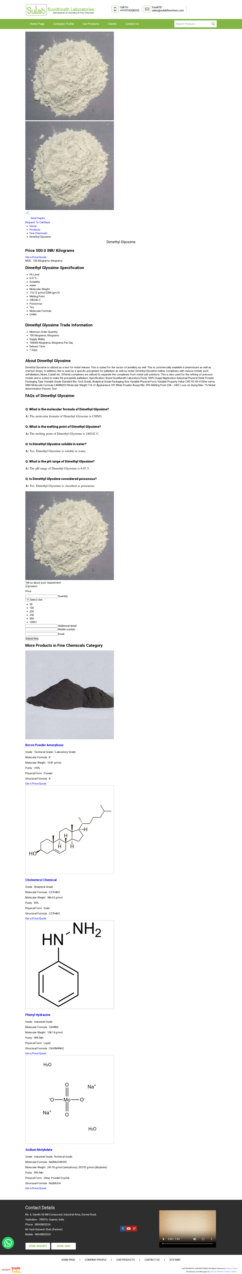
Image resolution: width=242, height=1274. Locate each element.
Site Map (175, 1259)
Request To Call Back (37, 222)
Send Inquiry (37, 218)
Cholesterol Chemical (41, 880)
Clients (112, 24)
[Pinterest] (134, 1230)
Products (35, 229)
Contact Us (132, 24)
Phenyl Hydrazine (37, 1015)
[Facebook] (123, 1230)
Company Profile (63, 24)
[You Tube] (128, 1230)
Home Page (37, 24)
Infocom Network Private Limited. (223, 1272)
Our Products (91, 24)
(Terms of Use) (231, 1268)
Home (33, 226)
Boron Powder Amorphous (44, 745)
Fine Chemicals (38, 233)
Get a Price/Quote (35, 257)
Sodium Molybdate (38, 1150)
